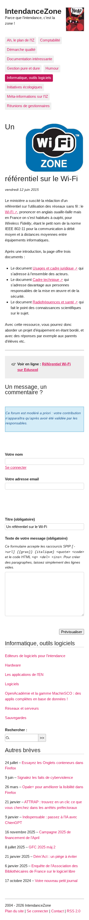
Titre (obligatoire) (20, 519)
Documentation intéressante (29, 59)
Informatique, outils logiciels (29, 78)
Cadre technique (46, 279)
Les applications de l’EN (24, 674)
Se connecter (15, 467)
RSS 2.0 (73, 911)
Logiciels (12, 684)
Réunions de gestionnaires (28, 106)
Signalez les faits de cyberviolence (45, 777)
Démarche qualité (21, 49)
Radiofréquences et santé (53, 302)
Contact (57, 911)
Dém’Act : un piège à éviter (55, 856)
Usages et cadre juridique (53, 268)
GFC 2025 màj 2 (42, 847)
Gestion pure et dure (23, 68)
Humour (52, 68)
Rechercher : (16, 730)
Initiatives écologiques (24, 87)
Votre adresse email (22, 479)
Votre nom (14, 454)
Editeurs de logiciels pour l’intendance (35, 656)
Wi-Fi (9, 212)
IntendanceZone (33, 11)
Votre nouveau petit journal (56, 881)
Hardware (13, 665)
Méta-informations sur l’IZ (27, 96)
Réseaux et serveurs (22, 708)
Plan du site (14, 911)
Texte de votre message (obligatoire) (36, 538)
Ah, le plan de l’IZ (20, 40)
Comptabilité (50, 40)
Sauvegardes (15, 718)
